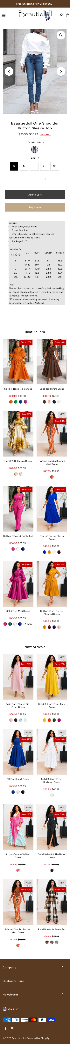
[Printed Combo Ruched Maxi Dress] (52, 433)
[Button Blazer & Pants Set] (18, 509)
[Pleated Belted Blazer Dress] (52, 509)
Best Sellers (35, 332)
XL (44, 166)
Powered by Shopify (38, 1038)
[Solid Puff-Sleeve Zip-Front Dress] (18, 676)
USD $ (11, 1008)
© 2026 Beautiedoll (13, 1038)
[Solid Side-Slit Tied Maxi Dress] (52, 827)
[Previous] (9, 71)
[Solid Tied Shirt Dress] (52, 361)
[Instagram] (12, 1029)
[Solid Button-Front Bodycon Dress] (52, 752)
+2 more (28, 624)
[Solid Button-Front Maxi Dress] (52, 676)
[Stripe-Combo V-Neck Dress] (18, 827)
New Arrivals (35, 647)
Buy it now (35, 207)
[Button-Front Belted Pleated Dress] (52, 584)
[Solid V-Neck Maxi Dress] (18, 361)
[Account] (61, 15)
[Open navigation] (7, 15)
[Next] (61, 71)
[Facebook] (5, 1029)
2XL (54, 166)
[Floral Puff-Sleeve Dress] (18, 433)
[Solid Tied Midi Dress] (18, 584)
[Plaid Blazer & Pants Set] (52, 902)
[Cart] (67, 15)
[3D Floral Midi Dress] (18, 752)
